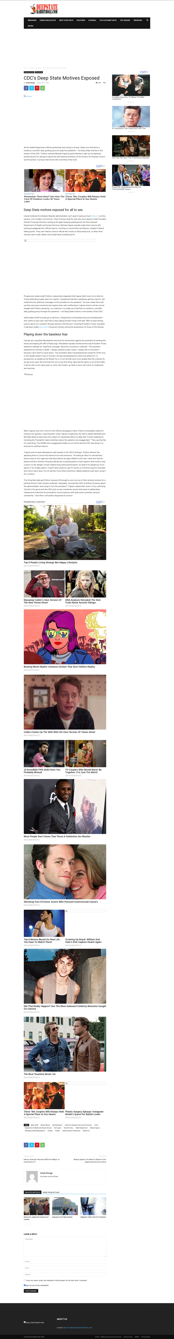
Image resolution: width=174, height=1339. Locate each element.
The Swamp (125, 20)
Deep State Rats (66, 20)
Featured (81, 20)
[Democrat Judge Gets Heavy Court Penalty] (37, 1206)
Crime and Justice (48, 20)
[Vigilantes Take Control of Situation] (93, 1206)
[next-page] (29, 1224)
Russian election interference (71, 1131)
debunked (43, 327)
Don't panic (57, 1128)
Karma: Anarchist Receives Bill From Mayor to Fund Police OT (42, 1160)
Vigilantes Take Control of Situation (93, 1217)
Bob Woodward (57, 1125)
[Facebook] (26, 88)
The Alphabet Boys (108, 20)
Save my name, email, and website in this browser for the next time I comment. (56, 1280)
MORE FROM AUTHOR (51, 1192)
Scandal (92, 20)
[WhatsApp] (42, 88)
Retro (30, 26)
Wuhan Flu (86, 1131)
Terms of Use (128, 1337)
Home (26, 68)
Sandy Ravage (30, 83)
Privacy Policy (145, 1337)
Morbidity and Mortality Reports (35, 1131)
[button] (147, 20)
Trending (137, 20)
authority (95, 216)
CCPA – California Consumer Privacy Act (108, 1337)
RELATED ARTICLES (32, 1192)
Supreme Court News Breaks (62, 1217)
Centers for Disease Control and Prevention (78, 1125)
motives (50, 1131)
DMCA (137, 1337)
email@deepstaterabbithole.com (79, 1327)
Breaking (32, 20)
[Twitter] (31, 88)
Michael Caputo (95, 1128)
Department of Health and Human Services (38, 1128)
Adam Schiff (34, 1125)
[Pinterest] (37, 88)
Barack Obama (45, 1125)
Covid (96, 1125)
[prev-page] (25, 1224)
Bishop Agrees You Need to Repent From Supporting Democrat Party (90, 1160)
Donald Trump (68, 1128)
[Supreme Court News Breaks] (65, 1206)
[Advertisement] (87, 46)
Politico (57, 1131)
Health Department (81, 1128)
